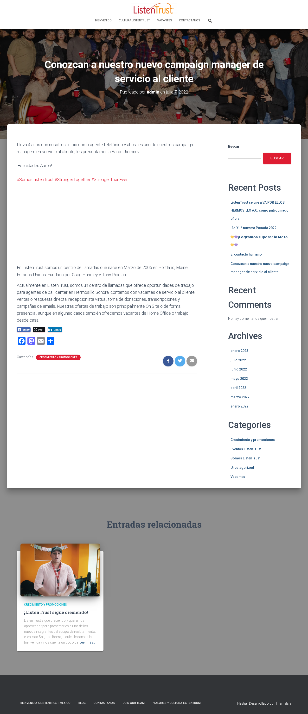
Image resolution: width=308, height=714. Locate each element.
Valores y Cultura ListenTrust (177, 703)
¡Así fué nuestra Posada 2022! (254, 228)
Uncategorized (242, 468)
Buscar (233, 146)
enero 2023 (239, 351)
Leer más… (87, 642)
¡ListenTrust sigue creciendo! (56, 612)
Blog (82, 703)
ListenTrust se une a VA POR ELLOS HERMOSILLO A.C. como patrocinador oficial (260, 210)
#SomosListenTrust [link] (35, 179)
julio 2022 (238, 360)
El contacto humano (246, 254)
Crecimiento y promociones (58, 357)
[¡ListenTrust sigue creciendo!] (60, 569)
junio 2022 (239, 369)
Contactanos (104, 703)
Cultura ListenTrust (134, 20)
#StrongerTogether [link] (72, 179)
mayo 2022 (239, 379)
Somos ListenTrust (245, 458)
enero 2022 (239, 406)
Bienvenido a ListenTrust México (45, 703)
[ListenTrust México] (154, 8)
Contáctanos (189, 20)
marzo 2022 (240, 397)
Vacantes (164, 20)
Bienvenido (103, 20)
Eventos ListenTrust (246, 449)
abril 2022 (238, 388)
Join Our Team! (134, 703)
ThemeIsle (283, 703)
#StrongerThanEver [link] (109, 179)
